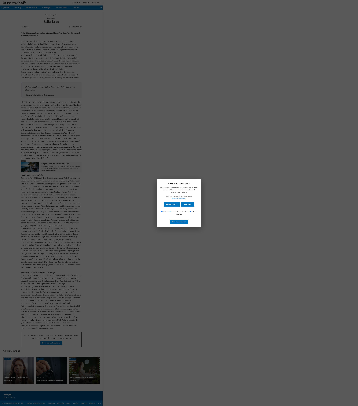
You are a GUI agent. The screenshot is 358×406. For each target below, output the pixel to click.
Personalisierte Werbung (180, 212)
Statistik (166, 212)
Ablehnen (187, 204)
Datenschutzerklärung (179, 198)
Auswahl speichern (179, 222)
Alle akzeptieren (171, 204)
